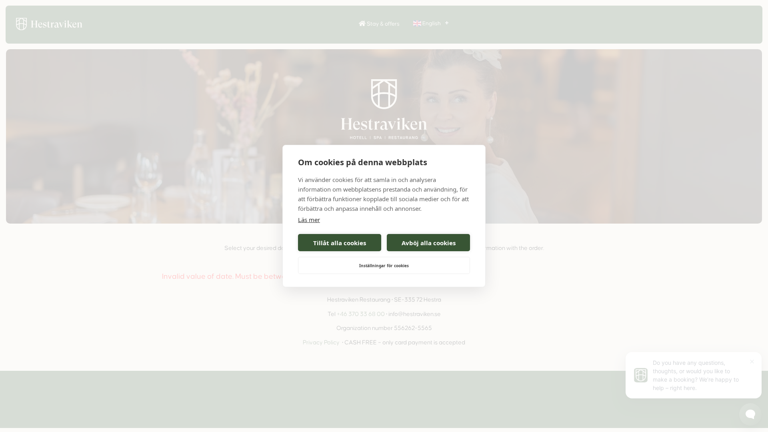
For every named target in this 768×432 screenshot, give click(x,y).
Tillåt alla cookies (339, 243)
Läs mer (309, 220)
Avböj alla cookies (429, 243)
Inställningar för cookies (384, 265)
